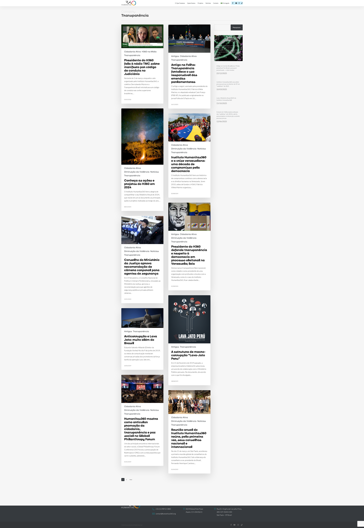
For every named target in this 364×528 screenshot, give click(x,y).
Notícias (154, 172)
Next (131, 479)
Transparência (132, 55)
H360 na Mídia (149, 51)
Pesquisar (237, 27)
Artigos (175, 56)
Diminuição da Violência (136, 172)
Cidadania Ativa (132, 51)
